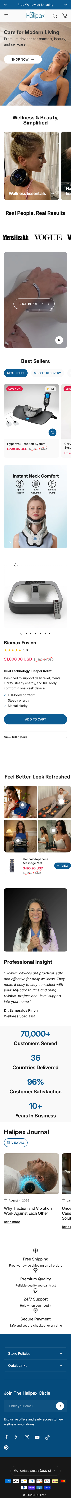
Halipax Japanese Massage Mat (35, 861)
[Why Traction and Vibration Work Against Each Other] (31, 1173)
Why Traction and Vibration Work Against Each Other (28, 1210)
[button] (59, 340)
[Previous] (5, 4)
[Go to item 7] (49, 633)
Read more (12, 1222)
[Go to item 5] (40, 633)
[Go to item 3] (30, 633)
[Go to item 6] (45, 633)
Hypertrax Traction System (26, 443)
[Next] (65, 4)
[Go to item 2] (26, 633)
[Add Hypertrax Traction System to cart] (52, 432)
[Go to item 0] (21, 633)
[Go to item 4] (35, 633)
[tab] (16, 373)
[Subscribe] (60, 1406)
